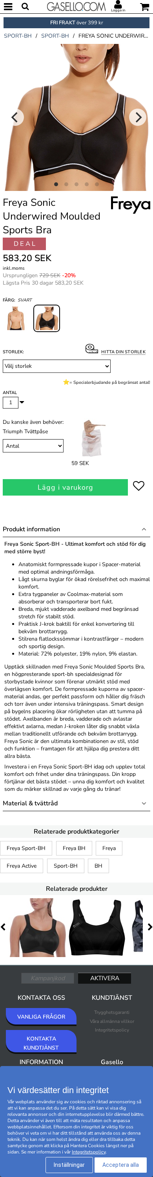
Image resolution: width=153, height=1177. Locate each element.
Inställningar (69, 1165)
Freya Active (21, 866)
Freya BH (74, 848)
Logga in (118, 10)
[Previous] (15, 117)
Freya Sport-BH (26, 848)
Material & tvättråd (30, 803)
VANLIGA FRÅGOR (41, 1017)
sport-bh (18, 36)
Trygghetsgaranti (111, 1012)
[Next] (137, 117)
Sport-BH (66, 866)
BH (98, 866)
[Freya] (130, 214)
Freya (109, 848)
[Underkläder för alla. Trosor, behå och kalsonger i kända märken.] (76, 6)
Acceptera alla (120, 1165)
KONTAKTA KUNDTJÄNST (41, 1043)
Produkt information (31, 529)
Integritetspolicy (112, 1030)
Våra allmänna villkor (112, 1021)
